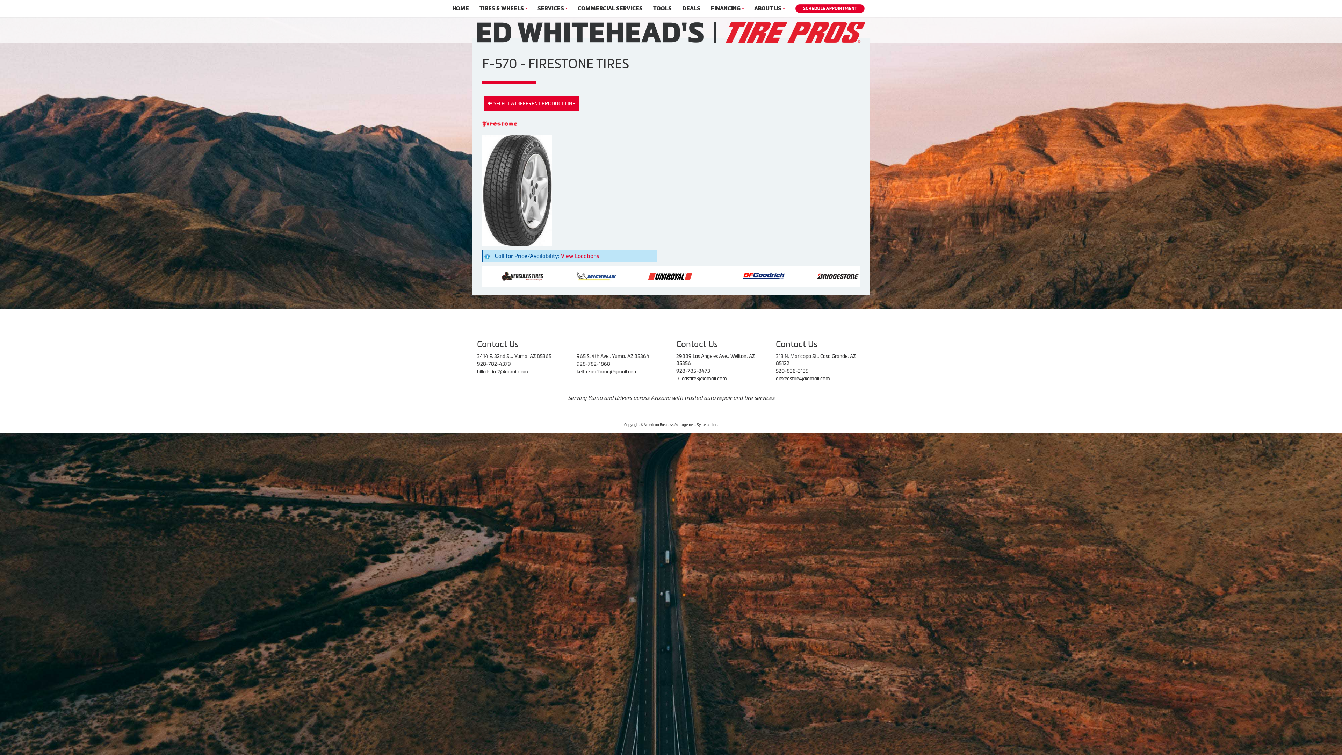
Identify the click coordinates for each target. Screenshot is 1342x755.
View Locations (580, 256)
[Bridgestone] (633, 275)
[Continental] (705, 275)
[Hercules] (854, 275)
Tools (662, 9)
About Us (767, 9)
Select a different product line (533, 103)
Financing (726, 9)
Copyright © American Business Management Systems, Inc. (671, 425)
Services (550, 9)
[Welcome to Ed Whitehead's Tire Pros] (671, 31)
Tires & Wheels (501, 9)
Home (460, 9)
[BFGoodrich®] (558, 275)
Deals (691, 9)
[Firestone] (780, 275)
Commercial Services (610, 9)
